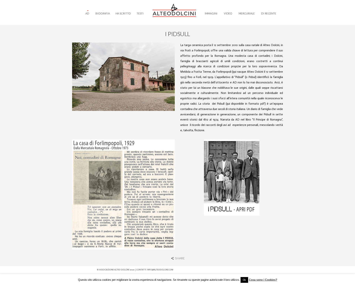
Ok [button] (244, 280)
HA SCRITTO (123, 13)
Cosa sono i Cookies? (263, 279)
